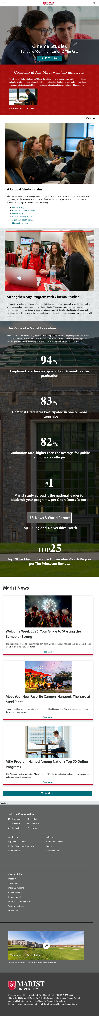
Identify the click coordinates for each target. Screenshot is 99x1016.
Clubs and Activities (54, 841)
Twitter (34, 828)
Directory (12, 878)
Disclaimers (61, 998)
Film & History (18, 207)
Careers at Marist (15, 892)
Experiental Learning (17, 841)
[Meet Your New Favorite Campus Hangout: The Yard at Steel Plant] (48, 676)
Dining (49, 846)
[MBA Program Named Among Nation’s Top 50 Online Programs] (48, 741)
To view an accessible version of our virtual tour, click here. (33, 962)
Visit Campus (13, 883)
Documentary (17, 213)
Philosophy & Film (20, 222)
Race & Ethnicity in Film (22, 216)
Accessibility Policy (16, 1001)
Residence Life (52, 850)
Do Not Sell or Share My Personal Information (45, 1001)
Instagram (16, 819)
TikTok (34, 819)
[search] (95, 3)
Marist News (16, 588)
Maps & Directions (16, 887)
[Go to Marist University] (49, 3)
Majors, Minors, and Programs (21, 846)
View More (47, 793)
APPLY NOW (49, 58)
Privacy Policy (73, 998)
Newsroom (13, 910)
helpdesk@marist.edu (67, 1004)
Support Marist (14, 897)
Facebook (16, 823)
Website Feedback (16, 906)
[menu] (4, 4)
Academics (13, 837)
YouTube (35, 823)
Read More (48, 652)
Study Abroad (14, 850)
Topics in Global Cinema (22, 219)
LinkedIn (16, 828)
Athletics (50, 837)
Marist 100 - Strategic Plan (19, 901)
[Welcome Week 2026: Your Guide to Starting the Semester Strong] (48, 611)
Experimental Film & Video (23, 210)
